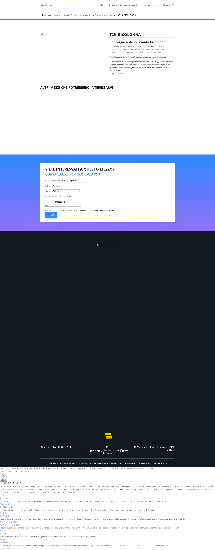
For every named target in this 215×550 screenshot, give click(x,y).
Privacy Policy (117, 463)
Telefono (49, 191)
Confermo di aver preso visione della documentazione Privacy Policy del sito (90, 210)
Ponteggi (64, 15)
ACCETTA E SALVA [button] (7, 548)
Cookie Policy (129, 463)
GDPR (47, 210)
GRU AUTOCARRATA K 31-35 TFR (107, 129)
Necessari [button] (4, 539)
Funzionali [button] (4, 495)
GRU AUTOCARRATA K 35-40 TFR (107, 112)
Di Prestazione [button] (6, 504)
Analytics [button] (3, 513)
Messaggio (49, 206)
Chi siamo (113, 5)
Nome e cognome (52, 181)
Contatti (166, 5)
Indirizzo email (51, 196)
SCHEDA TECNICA (116, 73)
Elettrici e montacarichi (82, 15)
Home (103, 5)
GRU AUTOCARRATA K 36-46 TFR (107, 96)
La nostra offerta (127, 5)
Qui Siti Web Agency (159, 463)
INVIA (51, 215)
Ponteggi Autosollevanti (106, 15)
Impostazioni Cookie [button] (9, 471)
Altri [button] (1, 531)
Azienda (48, 186)
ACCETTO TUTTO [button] (26, 471)
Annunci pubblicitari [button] (8, 522)
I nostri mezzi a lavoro (149, 5)
